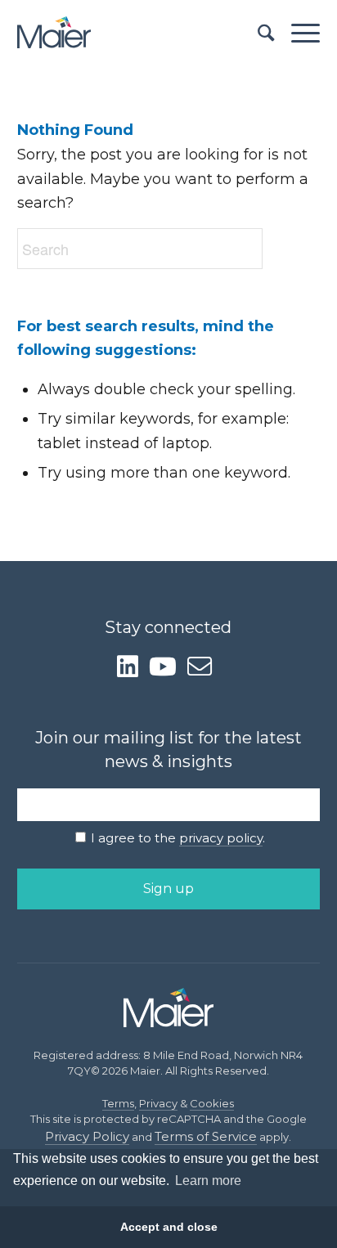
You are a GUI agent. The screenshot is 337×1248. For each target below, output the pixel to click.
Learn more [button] (208, 1180)
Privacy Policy (87, 1136)
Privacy (158, 1103)
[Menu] (297, 32)
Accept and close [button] (169, 1226)
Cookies (212, 1103)
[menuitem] (258, 32)
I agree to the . (178, 838)
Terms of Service (206, 1136)
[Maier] (138, 32)
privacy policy (221, 838)
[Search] (258, 32)
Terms (118, 1103)
